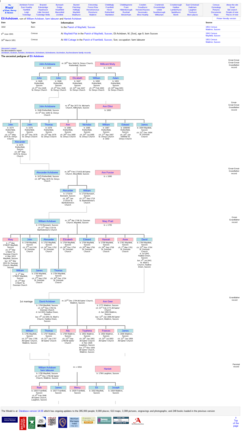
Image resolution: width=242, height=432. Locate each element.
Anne (125, 239)
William (96, 78)
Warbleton (109, 15)
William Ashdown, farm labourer (43, 18)
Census (216, 5)
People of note (232, 12)
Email (232, 7)
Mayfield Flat (70, 33)
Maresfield (59, 12)
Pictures (216, 10)
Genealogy (216, 7)
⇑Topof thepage (236, 422)
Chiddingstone (126, 5)
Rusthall (126, 12)
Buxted (76, 5)
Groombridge (159, 7)
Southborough (159, 12)
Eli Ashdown (9, 18)
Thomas (49, 124)
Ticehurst (192, 12)
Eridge (59, 7)
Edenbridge (43, 7)
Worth (175, 15)
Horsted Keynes (143, 10)
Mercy (77, 387)
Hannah (106, 239)
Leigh (26, 12)
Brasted (43, 5)
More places (192, 15)
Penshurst (92, 12)
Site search (232, 10)
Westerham (126, 15)
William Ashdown (47, 221)
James (144, 124)
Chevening (92, 5)
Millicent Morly (107, 64)
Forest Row (93, 7)
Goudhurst (142, 7)
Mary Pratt (107, 221)
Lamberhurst (175, 10)
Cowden (142, 5)
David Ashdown (47, 301)
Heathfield (59, 10)
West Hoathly (142, 15)
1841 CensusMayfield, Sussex (213, 34)
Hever (109, 10)
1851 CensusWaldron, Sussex (213, 28)
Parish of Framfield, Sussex (97, 39)
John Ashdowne (47, 64)
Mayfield (76, 12)
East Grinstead (192, 5)
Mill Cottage (70, 39)
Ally (68, 330)
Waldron (92, 15)
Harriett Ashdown (72, 18)
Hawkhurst (43, 10)
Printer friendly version (226, 18)
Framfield (110, 7)
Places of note (232, 15)
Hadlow (176, 7)
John (39, 78)
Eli (96, 387)
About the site (232, 5)
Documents (216, 12)
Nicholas (87, 124)
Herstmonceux (92, 10)
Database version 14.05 (31, 411)
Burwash (59, 5)
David (144, 239)
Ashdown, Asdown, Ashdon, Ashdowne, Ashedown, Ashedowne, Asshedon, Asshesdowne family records (46, 53)
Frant (126, 7)
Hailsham (192, 7)
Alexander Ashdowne (47, 172)
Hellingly (76, 10)
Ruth (39, 387)
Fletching (76, 7)
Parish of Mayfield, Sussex (81, 27)
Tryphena (87, 330)
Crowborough (176, 5)
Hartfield (26, 10)
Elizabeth (77, 78)
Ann (68, 124)
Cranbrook (159, 5)
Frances (106, 330)
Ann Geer (108, 301)
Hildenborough (126, 10)
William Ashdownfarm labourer (47, 369)
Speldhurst (176, 12)
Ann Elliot (108, 106)
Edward (125, 124)
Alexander (20, 142)
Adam (116, 78)
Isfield (159, 10)
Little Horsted (43, 12)
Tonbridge (26, 15)
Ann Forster (108, 172)
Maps (216, 15)
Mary (10, 239)
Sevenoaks (143, 12)
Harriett (107, 369)
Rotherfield (109, 12)
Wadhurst (76, 15)
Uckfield (59, 15)
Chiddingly (109, 5)
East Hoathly (26, 7)
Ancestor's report (8, 48)
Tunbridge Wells (43, 15)
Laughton (192, 10)
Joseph (115, 387)
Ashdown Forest (26, 5)
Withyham (159, 15)
